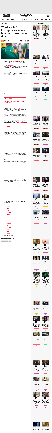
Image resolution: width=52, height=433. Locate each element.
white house (45, 83)
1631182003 (9, 129)
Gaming (12, 19)
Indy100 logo (26, 15)
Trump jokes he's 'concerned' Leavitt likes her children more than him (45, 63)
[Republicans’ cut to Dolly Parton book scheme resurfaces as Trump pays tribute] (36, 150)
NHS (16, 61)
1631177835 (9, 223)
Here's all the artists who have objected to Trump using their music (45, 325)
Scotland (23, 110)
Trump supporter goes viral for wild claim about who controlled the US (36, 281)
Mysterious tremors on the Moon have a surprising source (45, 340)
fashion (45, 389)
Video (42, 19)
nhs (5, 23)
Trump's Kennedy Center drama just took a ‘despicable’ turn (36, 141)
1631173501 (8, 221)
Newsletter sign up (42, 15)
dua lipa (45, 223)
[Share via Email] (28, 41)
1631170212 (8, 233)
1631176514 (8, 225)
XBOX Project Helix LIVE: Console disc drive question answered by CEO (36, 248)
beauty (36, 405)
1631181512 (8, 216)
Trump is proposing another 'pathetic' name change (36, 218)
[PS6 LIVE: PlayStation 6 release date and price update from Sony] (36, 196)
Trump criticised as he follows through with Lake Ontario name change (36, 125)
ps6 (36, 206)
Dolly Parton (36, 160)
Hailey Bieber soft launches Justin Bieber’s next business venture (45, 401)
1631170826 (9, 227)
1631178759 (9, 212)
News (8, 19)
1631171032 (8, 231)
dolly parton (45, 144)
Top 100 (2, 19)
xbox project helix (36, 252)
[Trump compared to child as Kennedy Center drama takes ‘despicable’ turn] (36, 134)
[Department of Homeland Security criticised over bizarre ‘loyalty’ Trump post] (45, 179)
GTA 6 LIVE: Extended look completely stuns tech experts (45, 34)
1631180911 (8, 210)
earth (45, 99)
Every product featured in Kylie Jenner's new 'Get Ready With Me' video (36, 401)
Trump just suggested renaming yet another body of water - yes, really (36, 64)
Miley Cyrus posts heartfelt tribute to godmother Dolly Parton (36, 264)
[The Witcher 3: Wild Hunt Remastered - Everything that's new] (36, 379)
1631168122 (8, 208)
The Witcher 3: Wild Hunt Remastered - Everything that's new (36, 385)
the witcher (36, 389)
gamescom (45, 269)
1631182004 (9, 220)
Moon (45, 344)
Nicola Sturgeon (20, 122)
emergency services (5, 241)
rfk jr (36, 313)
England (15, 110)
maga (36, 284)
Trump (18, 19)
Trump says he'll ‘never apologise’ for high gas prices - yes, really (36, 325)
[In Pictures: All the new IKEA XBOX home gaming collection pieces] (45, 274)
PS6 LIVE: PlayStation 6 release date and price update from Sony (36, 202)
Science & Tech (24, 19)
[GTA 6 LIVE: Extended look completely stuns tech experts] (45, 27)
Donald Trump (36, 38)
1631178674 (9, 218)
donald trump (45, 67)
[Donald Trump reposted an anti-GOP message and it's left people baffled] (45, 118)
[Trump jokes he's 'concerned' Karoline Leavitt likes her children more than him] (45, 57)
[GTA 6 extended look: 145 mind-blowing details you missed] (36, 89)
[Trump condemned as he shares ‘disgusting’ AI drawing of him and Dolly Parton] (36, 27)
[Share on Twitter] (27, 41)
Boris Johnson (21, 121)
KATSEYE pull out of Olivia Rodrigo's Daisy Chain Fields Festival (45, 309)
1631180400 (9, 106)
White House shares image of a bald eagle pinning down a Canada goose (45, 80)
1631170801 (9, 229)
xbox (45, 284)
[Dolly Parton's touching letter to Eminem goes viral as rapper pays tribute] (45, 134)
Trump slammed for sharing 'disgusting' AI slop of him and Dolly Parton (36, 34)
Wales (10, 110)
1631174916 (8, 126)
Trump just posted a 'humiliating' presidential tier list (36, 79)
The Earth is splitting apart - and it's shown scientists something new (45, 96)
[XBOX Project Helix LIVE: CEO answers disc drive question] (36, 242)
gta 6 (45, 38)
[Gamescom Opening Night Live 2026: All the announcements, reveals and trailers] (45, 258)
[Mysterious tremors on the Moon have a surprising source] (45, 334)
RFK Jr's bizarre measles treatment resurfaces (36, 340)
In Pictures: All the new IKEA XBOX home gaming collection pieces (45, 281)
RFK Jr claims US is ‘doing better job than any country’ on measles (45, 369)
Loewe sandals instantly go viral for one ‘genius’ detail (45, 385)
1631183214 (8, 206)
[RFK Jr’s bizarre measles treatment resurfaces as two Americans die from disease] (36, 334)
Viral (31, 19)
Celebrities (36, 19)
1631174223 (9, 204)
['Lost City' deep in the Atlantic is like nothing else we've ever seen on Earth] (36, 424)
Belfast (20, 109)
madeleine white (45, 206)
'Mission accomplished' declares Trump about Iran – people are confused (45, 157)
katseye (45, 313)
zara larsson (45, 252)
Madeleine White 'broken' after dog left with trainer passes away (45, 202)
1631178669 (9, 128)
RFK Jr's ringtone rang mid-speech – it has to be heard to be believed (36, 309)
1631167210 (8, 214)
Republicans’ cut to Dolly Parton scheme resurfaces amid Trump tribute (36, 157)
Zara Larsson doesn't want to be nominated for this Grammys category (45, 248)
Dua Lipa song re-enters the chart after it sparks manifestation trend (45, 219)
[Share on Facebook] (25, 41)
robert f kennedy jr (36, 344)
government (10, 65)
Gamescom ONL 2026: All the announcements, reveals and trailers (45, 265)
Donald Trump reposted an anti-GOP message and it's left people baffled (45, 125)
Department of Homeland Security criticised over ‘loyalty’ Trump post (45, 186)
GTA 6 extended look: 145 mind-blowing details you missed (36, 95)
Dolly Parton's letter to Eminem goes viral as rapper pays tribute (45, 141)
